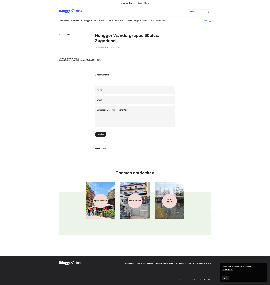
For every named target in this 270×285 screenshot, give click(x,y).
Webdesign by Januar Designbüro (201, 280)
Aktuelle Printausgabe (164, 263)
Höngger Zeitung (143, 3)
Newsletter (129, 263)
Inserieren (141, 263)
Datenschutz (227, 269)
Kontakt (150, 263)
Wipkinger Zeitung (127, 3)
